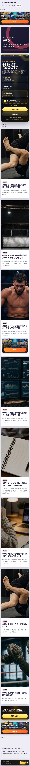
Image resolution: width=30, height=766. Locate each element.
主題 (6, 5)
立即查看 (23, 762)
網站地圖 (21, 751)
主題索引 (3, 751)
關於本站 (15, 751)
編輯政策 (9, 751)
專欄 (10, 5)
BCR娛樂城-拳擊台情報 (9, 2)
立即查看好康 (15, 109)
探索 (2, 5)
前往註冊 (15, 114)
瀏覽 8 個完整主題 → (7, 50)
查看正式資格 (15, 716)
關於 (13, 5)
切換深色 (19, 5)
